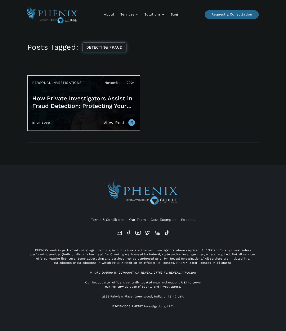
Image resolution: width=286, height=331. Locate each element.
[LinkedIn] (157, 233)
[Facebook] (128, 233)
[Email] (119, 233)
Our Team (137, 220)
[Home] (52, 14)
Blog (174, 14)
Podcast (188, 220)
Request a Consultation (231, 14)
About (109, 14)
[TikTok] (167, 233)
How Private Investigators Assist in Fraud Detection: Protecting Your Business (82, 102)
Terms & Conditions (108, 220)
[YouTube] (138, 233)
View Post (114, 122)
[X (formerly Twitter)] (147, 233)
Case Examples (163, 220)
